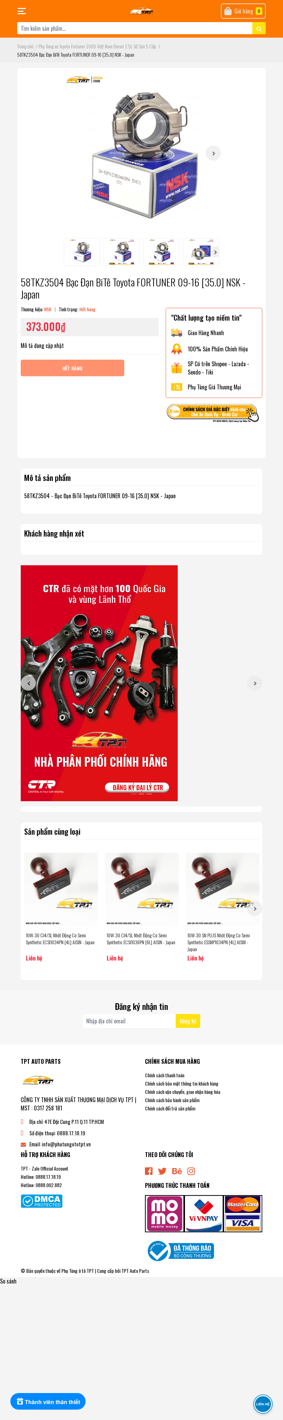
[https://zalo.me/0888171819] (214, 414)
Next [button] (213, 153)
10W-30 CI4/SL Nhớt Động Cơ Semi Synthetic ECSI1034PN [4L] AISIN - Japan (60, 938)
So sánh (8, 1281)
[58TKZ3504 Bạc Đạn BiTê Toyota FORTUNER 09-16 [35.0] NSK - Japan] (141, 153)
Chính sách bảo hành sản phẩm (172, 1100)
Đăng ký (188, 1021)
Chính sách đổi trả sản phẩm (170, 1108)
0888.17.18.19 (71, 1133)
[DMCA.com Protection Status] (41, 1200)
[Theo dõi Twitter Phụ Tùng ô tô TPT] (162, 1170)
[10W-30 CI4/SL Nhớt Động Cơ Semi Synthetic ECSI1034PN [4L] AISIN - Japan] (61, 890)
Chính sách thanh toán (164, 1075)
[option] (141, 153)
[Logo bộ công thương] (179, 1250)
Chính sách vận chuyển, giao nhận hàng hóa (182, 1091)
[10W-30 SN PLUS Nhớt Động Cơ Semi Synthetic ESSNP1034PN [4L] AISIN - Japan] (223, 890)
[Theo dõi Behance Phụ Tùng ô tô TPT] (177, 1170)
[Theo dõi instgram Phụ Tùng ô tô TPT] (191, 1170)
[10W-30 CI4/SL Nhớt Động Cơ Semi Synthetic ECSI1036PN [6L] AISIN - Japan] (142, 890)
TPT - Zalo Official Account (44, 1168)
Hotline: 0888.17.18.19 (41, 1176)
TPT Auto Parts (135, 1270)
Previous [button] (28, 683)
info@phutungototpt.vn (66, 1144)
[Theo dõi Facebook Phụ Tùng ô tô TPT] (149, 1170)
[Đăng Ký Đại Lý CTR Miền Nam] (141, 683)
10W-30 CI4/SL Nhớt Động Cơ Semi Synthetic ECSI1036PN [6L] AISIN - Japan (141, 938)
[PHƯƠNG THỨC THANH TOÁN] (203, 1213)
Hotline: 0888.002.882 (41, 1185)
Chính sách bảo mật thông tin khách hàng (181, 1083)
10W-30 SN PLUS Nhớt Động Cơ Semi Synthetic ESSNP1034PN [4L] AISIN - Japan (218, 941)
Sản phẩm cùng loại (52, 831)
